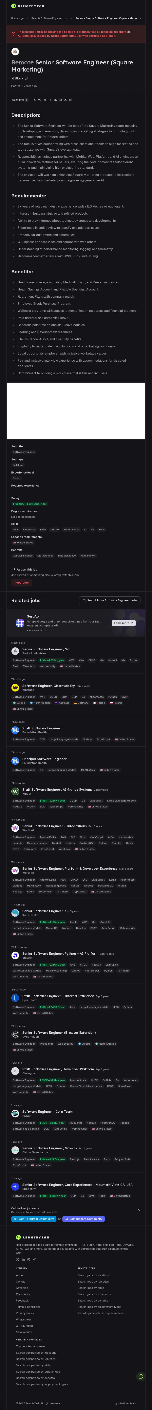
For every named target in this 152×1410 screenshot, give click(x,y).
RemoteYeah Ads (35, 630)
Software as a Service (26, 1128)
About (20, 1275)
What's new (23, 1319)
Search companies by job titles (36, 1359)
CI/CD (92, 660)
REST (16, 849)
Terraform (29, 666)
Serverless (45, 891)
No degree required (23, 517)
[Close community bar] (139, 1210)
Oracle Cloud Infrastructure (86, 1086)
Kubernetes (97, 697)
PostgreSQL (87, 843)
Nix (123, 660)
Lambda (17, 843)
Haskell (112, 660)
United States (25, 542)
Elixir (64, 697)
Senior (17, 478)
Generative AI (71, 529)
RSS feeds (26, 1326)
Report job (21, 582)
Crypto (54, 529)
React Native (91, 1159)
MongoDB (52, 928)
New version (24, 1332)
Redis (129, 843)
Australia (62, 703)
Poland (116, 703)
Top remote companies (31, 1346)
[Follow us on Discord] (28, 1259)
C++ (81, 660)
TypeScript (103, 739)
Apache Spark (78, 1080)
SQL (42, 806)
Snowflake (124, 1086)
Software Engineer (24, 452)
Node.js (87, 739)
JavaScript (96, 800)
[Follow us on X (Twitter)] (17, 1259)
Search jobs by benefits (93, 1300)
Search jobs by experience (95, 1294)
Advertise (22, 1288)
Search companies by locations (36, 1352)
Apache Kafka (48, 837)
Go (92, 529)
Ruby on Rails (122, 1159)
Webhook (64, 849)
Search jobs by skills (91, 1288)
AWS (15, 529)
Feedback (22, 1300)
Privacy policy (25, 1313)
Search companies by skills (33, 1365)
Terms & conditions (28, 1307)
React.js (117, 843)
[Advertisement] (76, 411)
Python (134, 660)
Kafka (111, 837)
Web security (47, 666)
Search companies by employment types (42, 1384)
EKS (73, 837)
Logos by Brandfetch (124, 1403)
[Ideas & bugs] (141, 1376)
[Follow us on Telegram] (34, 1259)
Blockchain (29, 529)
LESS (116, 1007)
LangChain (112, 964)
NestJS (56, 843)
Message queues (37, 843)
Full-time (18, 465)
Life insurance (45, 555)
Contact (21, 1281)
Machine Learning (56, 970)
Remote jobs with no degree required (101, 1313)
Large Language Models (64, 739)
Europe (19, 703)
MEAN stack (88, 770)
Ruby (102, 529)
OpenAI (75, 970)
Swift (124, 697)
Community (23, 1294)
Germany (81, 703)
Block (19, 78)
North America (40, 703)
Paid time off (88, 555)
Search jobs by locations (94, 1275)
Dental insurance (23, 555)
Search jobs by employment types (99, 1307)
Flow (43, 529)
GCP (74, 697)
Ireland (99, 703)
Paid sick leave (67, 555)
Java (72, 1007)
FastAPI (96, 964)
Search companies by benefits (35, 1378)
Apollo (73, 922)
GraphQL (105, 922)
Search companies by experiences (38, 1371)
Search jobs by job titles (93, 1281)
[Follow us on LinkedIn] (23, 1259)
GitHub (107, 1080)
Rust (15, 666)
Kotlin (102, 1196)
